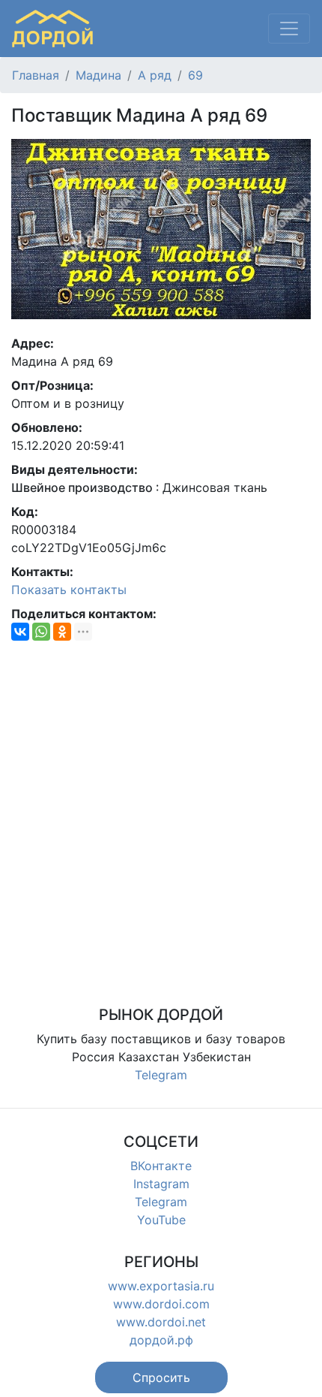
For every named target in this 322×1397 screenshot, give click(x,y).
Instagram (161, 1183)
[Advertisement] (161, 814)
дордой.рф (161, 1339)
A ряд (154, 75)
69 (195, 75)
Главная (35, 75)
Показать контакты (69, 589)
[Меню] (289, 29)
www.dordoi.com (161, 1303)
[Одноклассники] (62, 632)
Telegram (161, 1074)
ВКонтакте (161, 1165)
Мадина (98, 75)
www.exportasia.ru (161, 1285)
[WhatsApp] (41, 632)
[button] (161, 1377)
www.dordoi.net (161, 1321)
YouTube (161, 1219)
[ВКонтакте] (20, 632)
